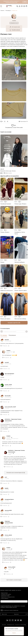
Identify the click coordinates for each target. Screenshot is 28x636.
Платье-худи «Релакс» (21, 204)
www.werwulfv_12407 (10, 406)
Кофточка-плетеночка (6, 290)
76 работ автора (16, 29)
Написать (14, 601)
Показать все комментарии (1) (15, 472)
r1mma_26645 (8, 535)
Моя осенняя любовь (20, 318)
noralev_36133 (8, 384)
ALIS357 (7, 362)
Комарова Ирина (9, 499)
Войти (25, 1)
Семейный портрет (5, 204)
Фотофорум (8, 10)
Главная (2, 10)
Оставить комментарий (14, 579)
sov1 (6, 477)
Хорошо (14, 632)
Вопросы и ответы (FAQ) (20, 624)
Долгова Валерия (9, 373)
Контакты (4, 624)
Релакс (2, 262)
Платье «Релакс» (4, 232)
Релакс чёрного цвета (21, 290)
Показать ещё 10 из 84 (14, 322)
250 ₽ (2, 169)
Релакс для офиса (5, 318)
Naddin (6, 488)
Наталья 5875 (8, 510)
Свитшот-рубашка (19, 262)
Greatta (8, 350)
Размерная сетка (10, 624)
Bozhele (7, 339)
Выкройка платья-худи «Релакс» (8, 171)
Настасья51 (7, 395)
